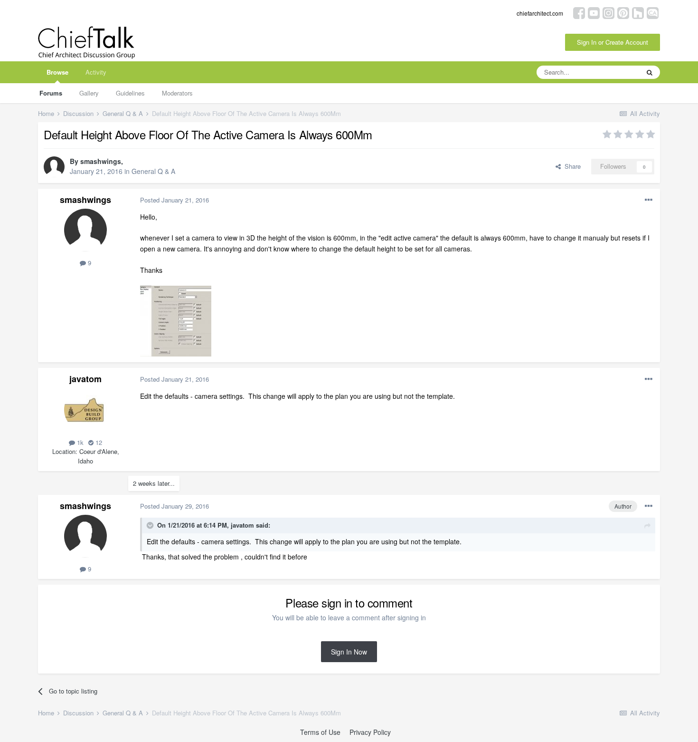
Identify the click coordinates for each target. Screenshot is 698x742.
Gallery (89, 92)
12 (98, 442)
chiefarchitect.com (540, 13)
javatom (85, 379)
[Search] (649, 72)
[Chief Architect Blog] (653, 12)
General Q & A (153, 171)
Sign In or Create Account (612, 42)
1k (79, 442)
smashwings (100, 161)
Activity (95, 72)
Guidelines (130, 92)
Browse (57, 72)
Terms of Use (320, 732)
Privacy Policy (370, 732)
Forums (50, 92)
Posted (174, 199)
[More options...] (648, 200)
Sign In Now (349, 651)
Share (571, 166)
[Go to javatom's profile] (85, 409)
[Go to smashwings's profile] (54, 166)
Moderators (177, 92)
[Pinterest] (623, 12)
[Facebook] (579, 12)
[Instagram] (608, 12)
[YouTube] (594, 12)
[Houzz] (638, 12)
